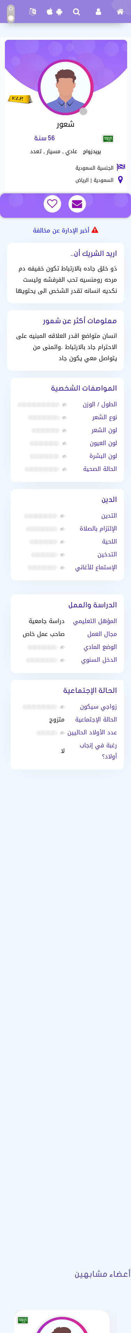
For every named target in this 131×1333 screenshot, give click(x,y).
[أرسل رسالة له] (78, 204)
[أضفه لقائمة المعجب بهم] (53, 204)
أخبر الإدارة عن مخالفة (61, 230)
